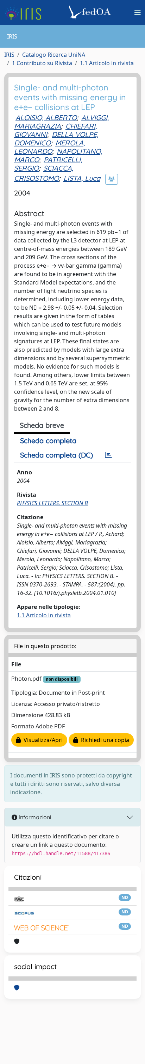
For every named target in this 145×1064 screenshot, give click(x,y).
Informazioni (34, 817)
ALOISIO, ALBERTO (46, 117)
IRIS (9, 55)
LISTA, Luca (81, 178)
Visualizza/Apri (42, 740)
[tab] (108, 455)
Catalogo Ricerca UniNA (53, 55)
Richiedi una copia (103, 740)
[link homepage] (25, 12)
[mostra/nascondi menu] (137, 12)
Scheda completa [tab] (48, 440)
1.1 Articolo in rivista (107, 63)
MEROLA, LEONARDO (49, 147)
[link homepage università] (90, 12)
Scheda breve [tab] (42, 425)
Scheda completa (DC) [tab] (56, 455)
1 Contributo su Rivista (42, 63)
